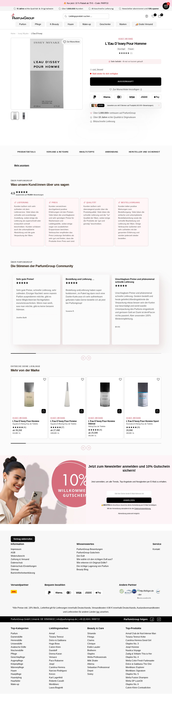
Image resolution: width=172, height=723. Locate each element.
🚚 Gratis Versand (144, 24)
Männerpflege (17, 667)
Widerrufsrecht (18, 556)
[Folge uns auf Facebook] (152, 619)
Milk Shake (92, 660)
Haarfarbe (15, 681)
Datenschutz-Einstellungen (24, 566)
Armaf (52, 633)
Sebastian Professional (98, 667)
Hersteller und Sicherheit (144, 152)
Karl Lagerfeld (55, 677)
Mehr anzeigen (21, 165)
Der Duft (81, 556)
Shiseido (91, 633)
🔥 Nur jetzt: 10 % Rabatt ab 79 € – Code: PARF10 (86, 3)
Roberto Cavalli (56, 681)
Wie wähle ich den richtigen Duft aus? (95, 559)
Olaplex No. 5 (132, 674)
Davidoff (53, 650)
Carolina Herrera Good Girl (138, 640)
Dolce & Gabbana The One (139, 664)
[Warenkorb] (159, 16)
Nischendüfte (17, 650)
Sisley (90, 674)
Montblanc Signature (135, 671)
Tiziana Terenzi (56, 637)
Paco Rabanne (56, 660)
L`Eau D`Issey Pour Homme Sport (142, 421)
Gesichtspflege (18, 657)
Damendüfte (16, 637)
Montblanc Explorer (135, 667)
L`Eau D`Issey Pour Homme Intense (101, 422)
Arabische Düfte (18, 647)
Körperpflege (17, 664)
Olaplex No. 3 (132, 644)
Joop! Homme (132, 647)
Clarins (90, 640)
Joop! (51, 664)
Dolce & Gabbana (57, 640)
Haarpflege (16, 674)
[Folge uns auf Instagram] (159, 619)
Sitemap (15, 569)
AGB (13, 552)
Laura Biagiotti (56, 687)
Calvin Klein (55, 647)
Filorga (90, 637)
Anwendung (111, 152)
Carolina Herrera (57, 667)
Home (13, 34)
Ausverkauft (126, 81)
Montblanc (54, 684)
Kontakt (156, 549)
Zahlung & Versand (20, 559)
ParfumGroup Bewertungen (90, 549)
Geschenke (105, 24)
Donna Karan (55, 654)
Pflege (38, 24)
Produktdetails (26, 152)
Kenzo (52, 674)
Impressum (16, 549)
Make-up (87, 24)
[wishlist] (153, 16)
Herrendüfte (16, 640)
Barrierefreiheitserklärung (23, 573)
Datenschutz (17, 562)
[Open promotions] (166, 6)
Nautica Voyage (133, 650)
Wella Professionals (96, 657)
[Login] (146, 16)
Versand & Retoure (57, 152)
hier (98, 612)
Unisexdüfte (16, 644)
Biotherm (91, 650)
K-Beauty (54, 24)
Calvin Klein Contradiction (138, 687)
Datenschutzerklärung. (143, 508)
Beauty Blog (82, 569)
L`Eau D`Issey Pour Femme (63, 421)
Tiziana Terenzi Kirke (136, 637)
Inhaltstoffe (86, 152)
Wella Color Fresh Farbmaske (140, 660)
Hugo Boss (54, 644)
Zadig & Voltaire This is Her (139, 654)
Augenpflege (17, 660)
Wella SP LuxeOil (134, 681)
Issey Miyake (23, 34)
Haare (71, 24)
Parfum (22, 24)
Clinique (91, 644)
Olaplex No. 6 (132, 684)
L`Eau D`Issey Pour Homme (25, 421)
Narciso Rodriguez (58, 671)
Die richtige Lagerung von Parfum (93, 566)
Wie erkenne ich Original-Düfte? (92, 562)
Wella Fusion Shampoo (137, 677)
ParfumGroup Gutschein (88, 552)
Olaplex (91, 654)
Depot (90, 671)
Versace (53, 657)
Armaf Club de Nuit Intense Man (141, 633)
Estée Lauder (93, 647)
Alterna (90, 664)
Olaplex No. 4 (132, 657)
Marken (123, 24)
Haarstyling (16, 677)
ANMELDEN (129, 500)
